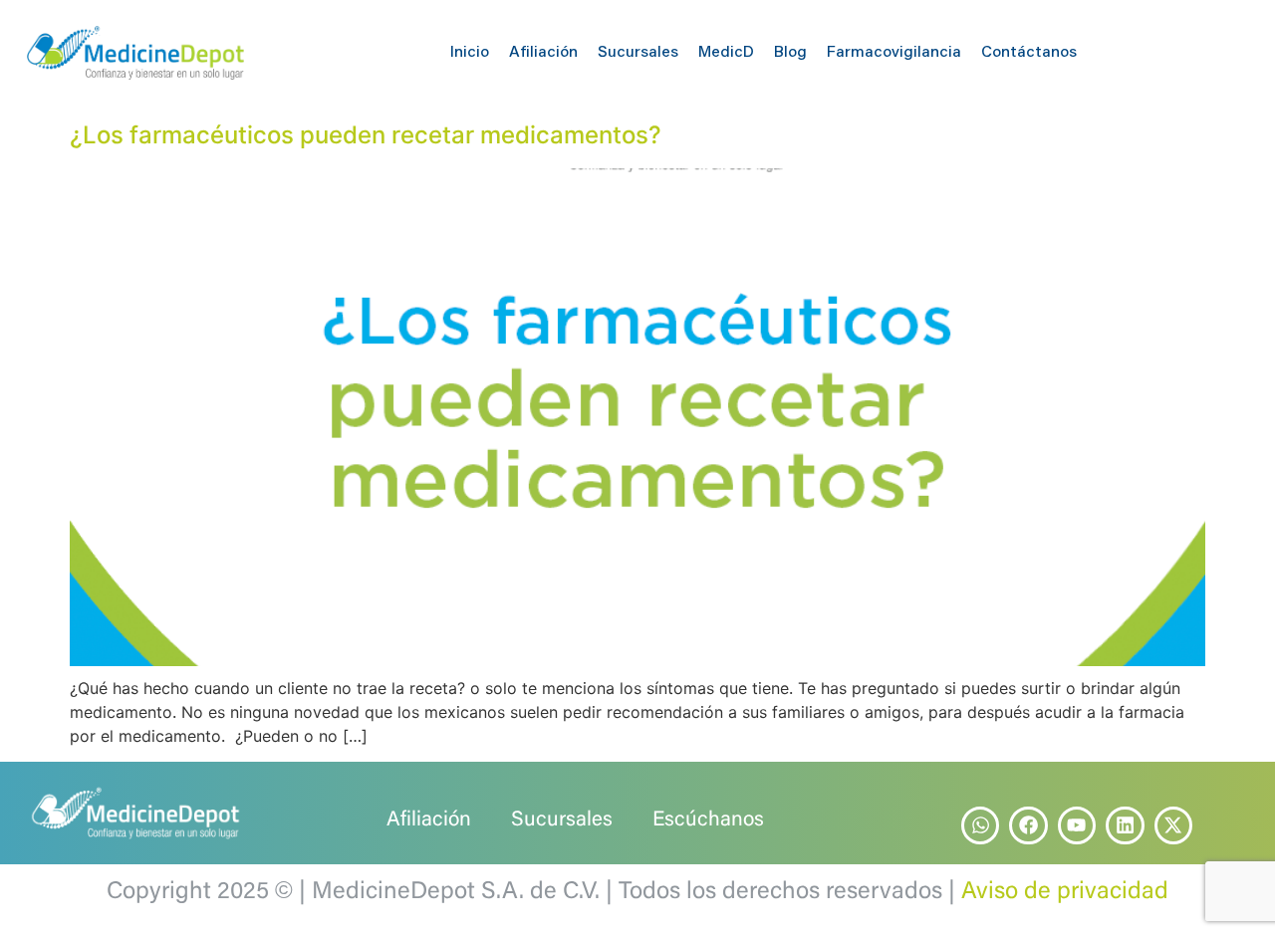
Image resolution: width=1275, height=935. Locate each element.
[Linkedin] (1125, 825)
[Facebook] (1028, 825)
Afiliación (543, 53)
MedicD (726, 53)
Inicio (469, 53)
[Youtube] (1077, 825)
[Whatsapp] (980, 825)
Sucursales (638, 53)
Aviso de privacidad (1064, 892)
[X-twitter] (1173, 825)
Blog (790, 53)
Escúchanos (708, 821)
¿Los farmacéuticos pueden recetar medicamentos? (365, 134)
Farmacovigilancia (894, 53)
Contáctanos (1029, 53)
